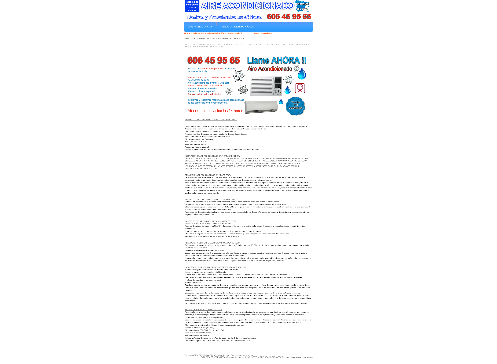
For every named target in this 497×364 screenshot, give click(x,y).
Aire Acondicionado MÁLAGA (237, 27)
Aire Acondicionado (200, 27)
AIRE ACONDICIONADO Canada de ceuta (213, 355)
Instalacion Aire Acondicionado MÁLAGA (207, 33)
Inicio (186, 33)
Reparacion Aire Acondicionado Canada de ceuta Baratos (250, 33)
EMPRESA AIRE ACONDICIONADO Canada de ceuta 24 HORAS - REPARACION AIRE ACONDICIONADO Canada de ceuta (248, 357)
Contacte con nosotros (304, 357)
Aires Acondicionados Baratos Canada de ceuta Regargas (223, 32)
